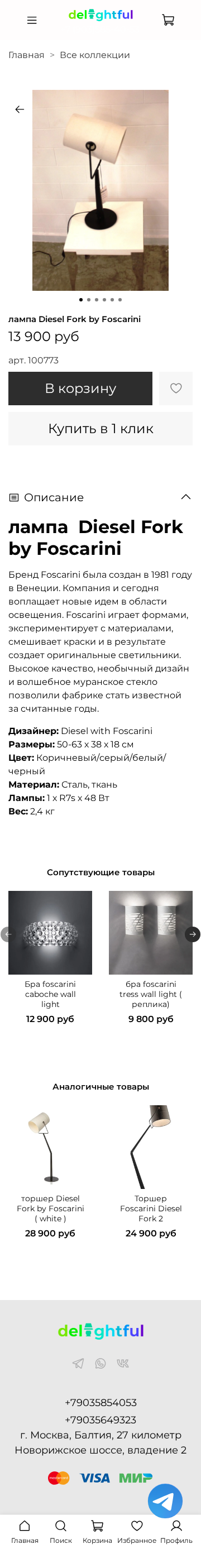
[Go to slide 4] (104, 299)
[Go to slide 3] (96, 299)
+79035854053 (101, 1403)
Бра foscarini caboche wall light (50, 994)
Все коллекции (95, 55)
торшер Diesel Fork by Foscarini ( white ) (50, 1208)
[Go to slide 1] (81, 299)
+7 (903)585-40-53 (100, 29)
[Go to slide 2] (88, 299)
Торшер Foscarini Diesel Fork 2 (151, 1208)
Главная (26, 55)
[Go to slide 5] (112, 299)
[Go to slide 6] (120, 299)
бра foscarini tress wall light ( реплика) (150, 994)
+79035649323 (100, 1420)
